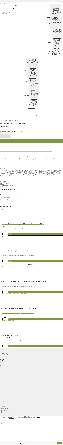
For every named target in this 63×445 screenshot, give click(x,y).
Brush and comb (57, 32)
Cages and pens (56, 10)
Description (4, 201)
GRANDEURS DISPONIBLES (6, 131)
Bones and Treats (55, 6)
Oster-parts (56, 50)
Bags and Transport (55, 11)
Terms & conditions (4, 354)
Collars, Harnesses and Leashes (55, 23)
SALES (54, 57)
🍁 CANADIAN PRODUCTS (54, 53)
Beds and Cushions (55, 24)
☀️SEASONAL (54, 54)
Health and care (56, 15)
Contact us (2, 351)
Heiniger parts (56, 48)
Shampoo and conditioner (57, 42)
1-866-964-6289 (3, 13)
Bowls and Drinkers (55, 7)
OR (0, 143)
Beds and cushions (55, 13)
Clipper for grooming (57, 33)
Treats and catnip (55, 19)
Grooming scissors (57, 38)
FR (0, 0)
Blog (54, 55)
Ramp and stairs (55, 14)
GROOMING (49, 42)
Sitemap (11, 416)
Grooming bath (57, 37)
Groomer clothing (57, 35)
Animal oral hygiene (57, 30)
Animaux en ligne (3, 359)
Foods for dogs (56, 4)
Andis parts (56, 43)
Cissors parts (56, 44)
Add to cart (10, 345)
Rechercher (15, 5)
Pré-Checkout (31, 141)
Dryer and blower (57, 34)
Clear (22, 131)
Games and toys (55, 8)
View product (11, 318)
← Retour (2, 112)
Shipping (2, 352)
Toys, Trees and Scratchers (55, 22)
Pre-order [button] (10, 234)
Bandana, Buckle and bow (57, 31)
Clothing (55, 17)
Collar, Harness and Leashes (55, 9)
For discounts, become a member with (31, 156)
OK (59, 443)
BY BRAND (54, 52)
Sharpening (56, 46)
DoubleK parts (56, 45)
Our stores (2, 360)
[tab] (32, 201)
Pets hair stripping (57, 41)
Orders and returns (3, 353)
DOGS (48, 17)
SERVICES (50, 51)
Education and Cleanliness (55, 12)
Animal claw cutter (57, 29)
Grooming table (57, 39)
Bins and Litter (55, 20)
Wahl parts (57, 51)
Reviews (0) (4, 203)
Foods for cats (55, 18)
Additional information (6, 202)
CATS (48, 28)
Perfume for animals (57, 40)
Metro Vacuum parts (56, 49)
